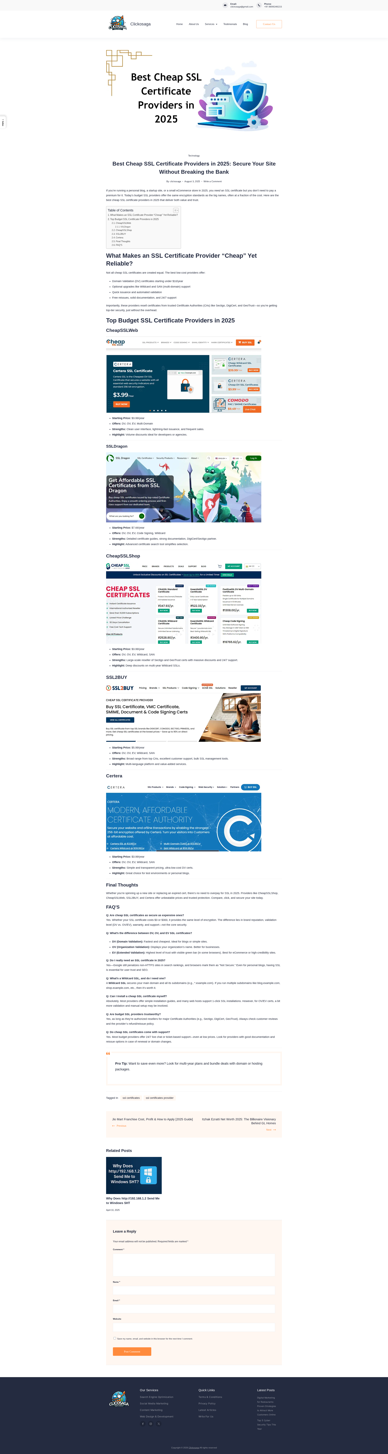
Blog (245, 24)
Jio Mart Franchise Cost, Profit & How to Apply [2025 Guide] (152, 1119)
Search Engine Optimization (156, 1396)
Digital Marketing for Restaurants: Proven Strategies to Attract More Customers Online (266, 1406)
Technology (194, 155)
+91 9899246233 (273, 6)
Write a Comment (213, 182)
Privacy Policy (207, 1403)
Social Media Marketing (154, 1403)
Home (179, 24)
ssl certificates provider (160, 1097)
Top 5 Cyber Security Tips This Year (266, 1424)
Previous (121, 1126)
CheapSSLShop (124, 230)
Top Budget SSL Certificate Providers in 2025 (134, 219)
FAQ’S (119, 245)
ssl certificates (131, 1097)
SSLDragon (125, 227)
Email (116, 1300)
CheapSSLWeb (123, 223)
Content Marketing (151, 1409)
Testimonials (230, 24)
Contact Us (269, 24)
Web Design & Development (156, 1416)
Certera (119, 237)
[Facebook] (143, 1424)
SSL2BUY (121, 234)
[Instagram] (151, 1424)
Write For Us (206, 1416)
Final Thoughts (123, 241)
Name (116, 1282)
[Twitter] (159, 1424)
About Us (194, 24)
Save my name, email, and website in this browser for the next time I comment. (155, 1338)
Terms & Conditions (210, 1396)
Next (268, 1129)
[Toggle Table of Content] (174, 210)
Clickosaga (140, 24)
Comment (118, 1249)
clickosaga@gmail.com (241, 6)
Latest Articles (207, 1409)
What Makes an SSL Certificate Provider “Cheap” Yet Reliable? (144, 215)
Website (117, 1319)
